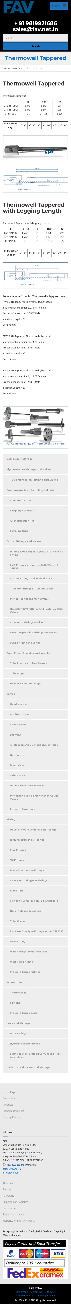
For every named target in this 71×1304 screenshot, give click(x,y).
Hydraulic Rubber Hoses (25, 1043)
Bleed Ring (16, 890)
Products (8, 1104)
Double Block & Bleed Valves (27, 785)
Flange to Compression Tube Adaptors (34, 900)
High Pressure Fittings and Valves (28, 469)
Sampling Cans (19, 531)
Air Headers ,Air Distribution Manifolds (34, 745)
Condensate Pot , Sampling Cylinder (30, 490)
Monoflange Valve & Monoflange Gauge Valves (34, 797)
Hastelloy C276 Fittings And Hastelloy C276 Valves (36, 611)
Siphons (15, 1002)
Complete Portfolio (19, 458)
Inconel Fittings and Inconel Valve (31, 578)
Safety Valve (17, 775)
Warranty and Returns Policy (19, 1220)
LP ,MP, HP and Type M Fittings (29, 880)
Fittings (11, 819)
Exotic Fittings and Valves (23, 541)
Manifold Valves (19, 714)
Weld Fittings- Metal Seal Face (29, 951)
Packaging (8, 1195)
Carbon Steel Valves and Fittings (28, 1067)
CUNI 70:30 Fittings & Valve (26, 622)
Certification (10, 1208)
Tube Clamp (17, 921)
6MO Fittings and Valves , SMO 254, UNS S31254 (34, 567)
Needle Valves (18, 704)
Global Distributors (13, 1111)
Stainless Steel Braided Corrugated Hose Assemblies (35, 1055)
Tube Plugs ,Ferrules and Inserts (28, 653)
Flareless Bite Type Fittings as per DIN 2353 (36, 931)
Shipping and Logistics (15, 1202)
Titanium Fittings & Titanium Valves (32, 588)
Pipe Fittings (18, 850)
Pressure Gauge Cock (23, 1013)
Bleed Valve (17, 765)
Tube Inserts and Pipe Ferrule (28, 663)
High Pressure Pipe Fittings (27, 839)
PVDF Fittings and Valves (25, 642)
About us (8, 1183)
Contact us (9, 1098)
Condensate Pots (20, 500)
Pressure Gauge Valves (24, 809)
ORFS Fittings (18, 941)
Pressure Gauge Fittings (25, 972)
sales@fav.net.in (35, 29)
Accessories (14, 982)
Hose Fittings (18, 1033)
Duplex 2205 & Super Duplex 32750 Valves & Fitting (36, 553)
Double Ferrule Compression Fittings (33, 829)
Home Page (9, 1092)
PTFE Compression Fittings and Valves (32, 479)
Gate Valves (17, 755)
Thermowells (18, 992)
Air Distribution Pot (22, 520)
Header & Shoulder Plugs (25, 683)
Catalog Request (12, 1117)
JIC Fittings (17, 860)
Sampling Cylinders (22, 510)
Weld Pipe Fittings (21, 961)
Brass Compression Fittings (27, 870)
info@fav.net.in (11, 1172)
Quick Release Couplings (25, 911)
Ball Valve (16, 734)
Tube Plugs (17, 673)
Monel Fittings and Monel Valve (29, 598)
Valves (10, 693)
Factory (7, 1189)
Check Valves (18, 724)
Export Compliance (13, 1214)
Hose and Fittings (18, 1023)
